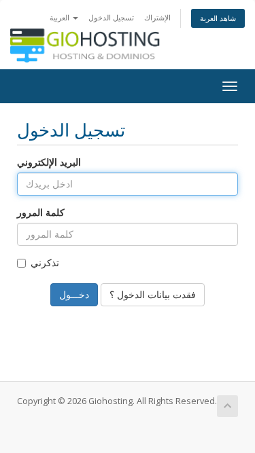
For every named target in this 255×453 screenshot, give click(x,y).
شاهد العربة (218, 18)
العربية (60, 17)
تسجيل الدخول (111, 17)
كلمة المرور (41, 212)
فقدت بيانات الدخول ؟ (152, 294)
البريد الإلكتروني (49, 162)
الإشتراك (157, 17)
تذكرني (45, 262)
